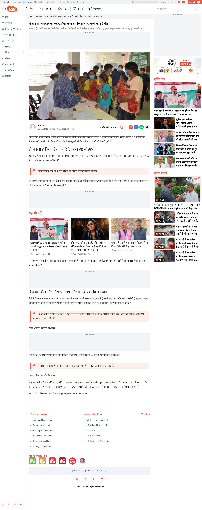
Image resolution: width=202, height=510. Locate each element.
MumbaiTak (39, 2)
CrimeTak (50, 2)
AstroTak (71, 2)
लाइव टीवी (49, 9)
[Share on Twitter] (146, 127)
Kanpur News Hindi (41, 425)
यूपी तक (41, 125)
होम (31, 9)
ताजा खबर (39, 16)
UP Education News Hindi (98, 441)
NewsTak (17, 2)
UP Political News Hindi (97, 420)
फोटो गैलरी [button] (97, 9)
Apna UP (91, 430)
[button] (49, 237)
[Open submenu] (23, 35)
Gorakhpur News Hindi (43, 430)
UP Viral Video (93, 436)
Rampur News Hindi (41, 441)
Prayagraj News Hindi (42, 446)
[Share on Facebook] (136, 127)
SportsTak (27, 2)
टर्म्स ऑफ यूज (102, 471)
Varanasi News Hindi (42, 436)
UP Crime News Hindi (97, 425)
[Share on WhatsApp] (141, 127)
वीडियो (80, 9)
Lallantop (61, 2)
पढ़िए (65, 9)
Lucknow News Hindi (42, 420)
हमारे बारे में (76, 471)
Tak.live (80, 2)
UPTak (6, 2)
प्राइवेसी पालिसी (88, 471)
